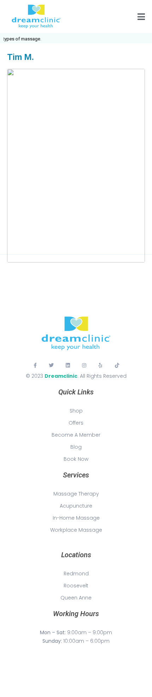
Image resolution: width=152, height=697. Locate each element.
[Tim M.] (76, 165)
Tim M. (20, 57)
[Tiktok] (117, 365)
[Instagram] (84, 365)
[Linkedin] (68, 365)
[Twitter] (51, 365)
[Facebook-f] (35, 365)
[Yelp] (100, 365)
